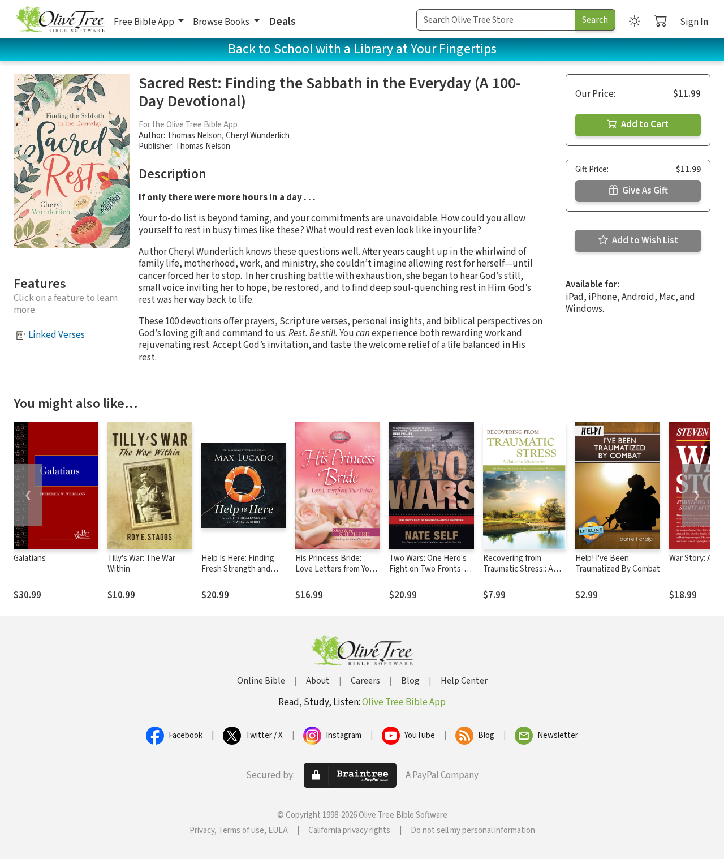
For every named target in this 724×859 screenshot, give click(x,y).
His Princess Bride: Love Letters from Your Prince (336, 569)
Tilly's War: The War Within (141, 563)
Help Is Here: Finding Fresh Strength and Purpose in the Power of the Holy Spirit (239, 574)
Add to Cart (644, 124)
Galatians (30, 558)
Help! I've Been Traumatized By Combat (617, 563)
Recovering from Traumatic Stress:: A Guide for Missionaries (522, 569)
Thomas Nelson (194, 135)
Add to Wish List (644, 240)
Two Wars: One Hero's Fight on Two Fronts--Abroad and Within (428, 569)
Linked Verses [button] (56, 335)
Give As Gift (644, 190)
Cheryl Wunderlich (258, 135)
